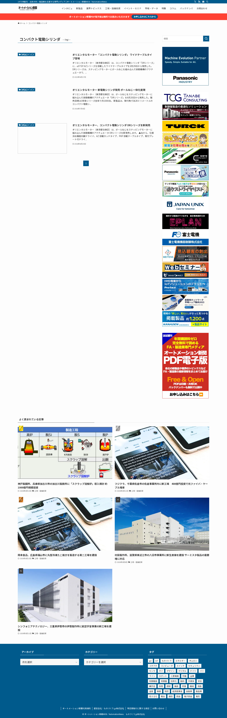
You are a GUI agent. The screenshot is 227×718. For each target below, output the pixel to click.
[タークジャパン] (185, 130)
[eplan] (185, 228)
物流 (167, 691)
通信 (171, 696)
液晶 (200, 686)
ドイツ (193, 670)
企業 (192, 676)
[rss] (199, 1)
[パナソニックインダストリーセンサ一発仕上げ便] (185, 179)
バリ (202, 670)
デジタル (182, 670)
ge (150, 660)
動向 (182, 681)
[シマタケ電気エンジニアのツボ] (185, 146)
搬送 (176, 686)
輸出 (163, 696)
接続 (169, 686)
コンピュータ (167, 665)
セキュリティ (194, 665)
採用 (161, 686)
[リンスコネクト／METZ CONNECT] (185, 163)
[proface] (185, 293)
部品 (178, 696)
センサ (152, 670)
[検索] (207, 1)
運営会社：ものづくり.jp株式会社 (109, 708)
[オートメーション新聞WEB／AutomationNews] (28, 8)
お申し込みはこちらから (145, 16)
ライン (152, 676)
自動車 (189, 691)
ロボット (163, 676)
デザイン (171, 670)
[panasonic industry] (185, 84)
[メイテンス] (185, 260)
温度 (151, 691)
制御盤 (164, 681)
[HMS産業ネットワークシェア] (185, 309)
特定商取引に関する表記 (138, 708)
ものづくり (167, 660)
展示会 (152, 686)
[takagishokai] (185, 276)
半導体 (191, 681)
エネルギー (180, 660)
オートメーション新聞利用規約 (77, 708)
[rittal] (185, 119)
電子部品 (188, 696)
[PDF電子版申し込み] (185, 397)
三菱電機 (175, 676)
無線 (159, 691)
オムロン (193, 660)
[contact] (203, 1)
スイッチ (181, 665)
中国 (184, 676)
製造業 (199, 691)
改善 (184, 686)
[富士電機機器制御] (185, 244)
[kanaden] (185, 325)
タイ (161, 670)
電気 (198, 696)
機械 (192, 686)
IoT (156, 660)
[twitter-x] (195, 1)
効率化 (174, 681)
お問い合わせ (158, 708)
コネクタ (153, 665)
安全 (200, 681)
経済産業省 (177, 691)
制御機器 (153, 681)
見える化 (153, 696)
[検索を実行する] (206, 38)
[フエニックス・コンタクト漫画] (185, 195)
